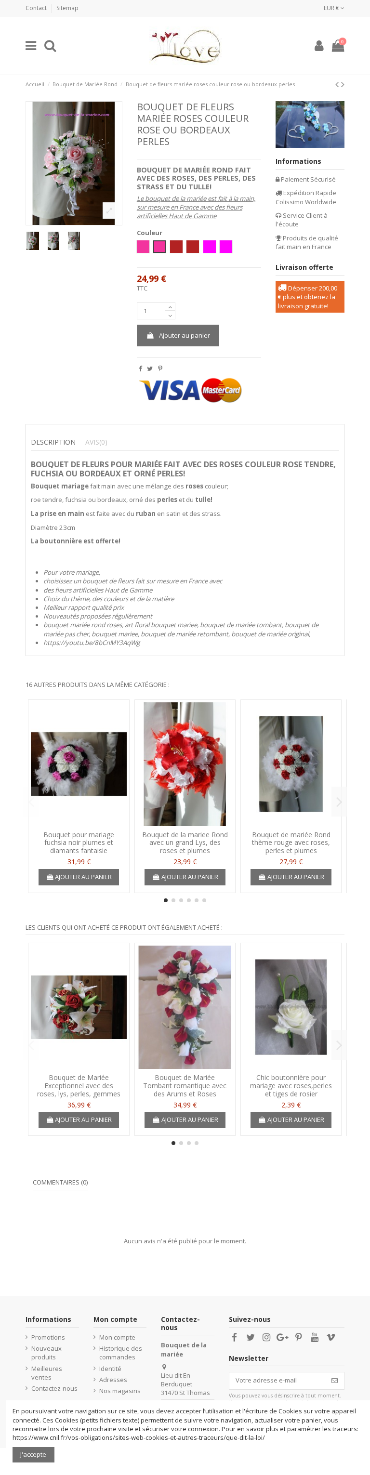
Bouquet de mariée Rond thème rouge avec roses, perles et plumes (291, 843)
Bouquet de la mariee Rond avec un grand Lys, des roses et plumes (185, 843)
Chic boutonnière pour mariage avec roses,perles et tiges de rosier (291, 1085)
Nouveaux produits (46, 1352)
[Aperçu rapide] (78, 823)
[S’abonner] (334, 1380)
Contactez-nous (54, 1388)
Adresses (113, 1379)
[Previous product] (338, 84)
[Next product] (342, 84)
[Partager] (140, 368)
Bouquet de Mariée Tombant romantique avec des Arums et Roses (184, 1085)
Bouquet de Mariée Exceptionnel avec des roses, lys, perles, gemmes (78, 1085)
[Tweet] (150, 368)
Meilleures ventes (46, 1373)
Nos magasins (120, 1390)
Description (53, 442)
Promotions (48, 1337)
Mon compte (117, 1337)
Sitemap (67, 8)
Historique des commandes (120, 1352)
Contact (37, 8)
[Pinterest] (160, 368)
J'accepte (33, 1454)
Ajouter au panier (184, 335)
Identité (110, 1368)
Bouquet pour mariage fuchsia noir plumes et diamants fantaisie (78, 843)
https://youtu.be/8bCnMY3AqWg (91, 642)
